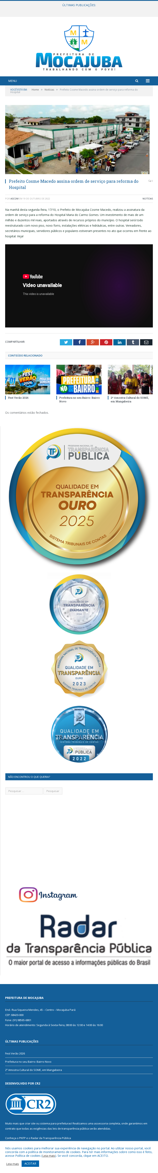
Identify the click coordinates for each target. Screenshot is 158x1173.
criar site (30, 1123)
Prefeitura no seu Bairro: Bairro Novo (78, 9)
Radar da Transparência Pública (51, 1138)
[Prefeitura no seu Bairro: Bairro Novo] (78, 379)
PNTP (22, 1138)
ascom (14, 198)
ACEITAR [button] (30, 1163)
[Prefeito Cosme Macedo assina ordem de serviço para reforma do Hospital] (79, 140)
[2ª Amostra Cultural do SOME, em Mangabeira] (130, 379)
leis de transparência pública (71, 1128)
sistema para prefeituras (55, 1123)
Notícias (148, 198)
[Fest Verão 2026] (27, 379)
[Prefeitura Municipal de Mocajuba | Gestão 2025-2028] (79, 47)
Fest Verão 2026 (18, 398)
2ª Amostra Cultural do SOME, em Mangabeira (130, 399)
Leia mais (48, 1155)
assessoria (101, 1123)
